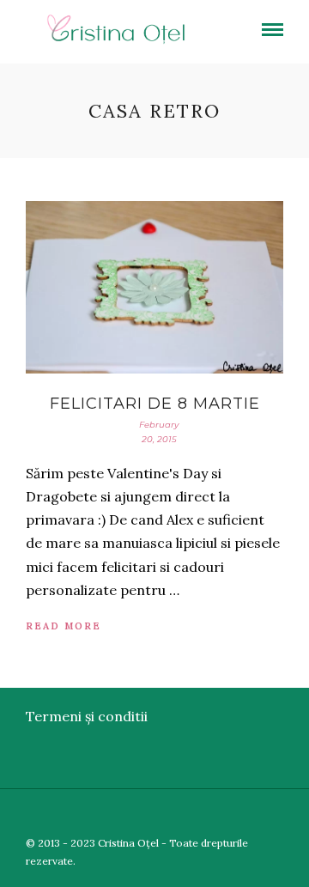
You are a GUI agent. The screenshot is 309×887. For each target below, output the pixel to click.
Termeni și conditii (87, 716)
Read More (63, 626)
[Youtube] (248, 814)
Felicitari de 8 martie (155, 403)
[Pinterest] (273, 814)
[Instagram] (298, 814)
